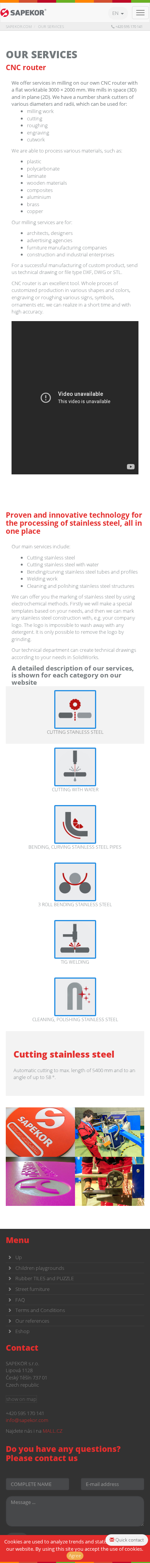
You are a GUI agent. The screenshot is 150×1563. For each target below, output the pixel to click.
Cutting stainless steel (75, 732)
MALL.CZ (52, 1430)
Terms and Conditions (40, 1310)
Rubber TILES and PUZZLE (44, 1278)
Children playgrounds (39, 1268)
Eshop (22, 1331)
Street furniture (32, 1289)
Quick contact (129, 1540)
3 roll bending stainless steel (75, 904)
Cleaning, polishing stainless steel (75, 1019)
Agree (75, 1555)
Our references (32, 1320)
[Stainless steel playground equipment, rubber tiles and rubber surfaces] (23, 12)
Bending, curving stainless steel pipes (75, 847)
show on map (21, 1399)
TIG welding (75, 962)
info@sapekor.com (27, 1420)
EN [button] (116, 13)
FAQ (20, 1299)
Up (18, 1257)
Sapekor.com (19, 26)
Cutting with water (75, 789)
